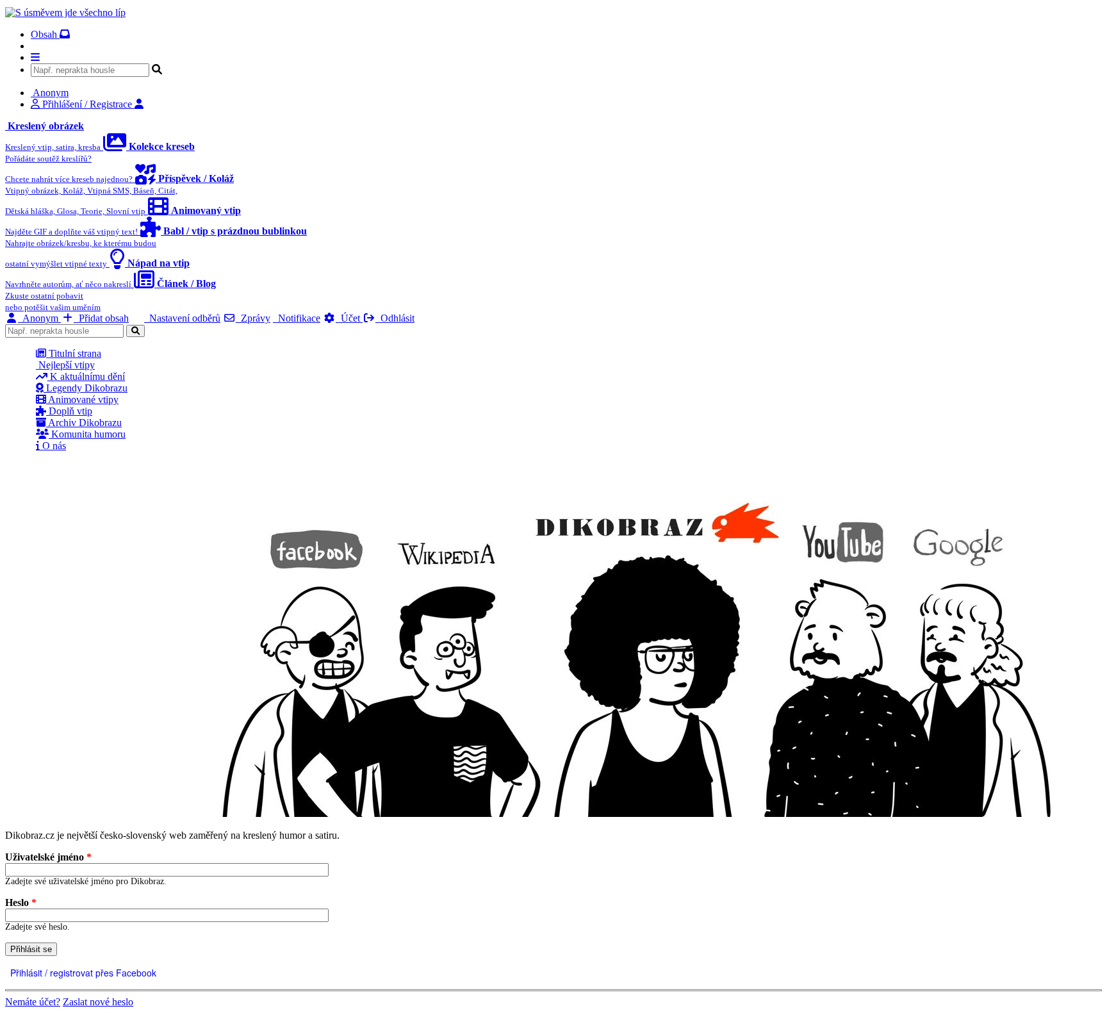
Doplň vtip (69, 411)
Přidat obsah (101, 318)
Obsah (45, 34)
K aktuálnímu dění (86, 376)
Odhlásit (394, 318)
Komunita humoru (87, 434)
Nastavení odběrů (182, 318)
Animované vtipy (82, 399)
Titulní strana (73, 353)
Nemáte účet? (32, 1001)
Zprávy (253, 318)
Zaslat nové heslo (98, 1001)
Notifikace (296, 318)
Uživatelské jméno (48, 857)
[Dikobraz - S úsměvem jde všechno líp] (65, 12)
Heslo (21, 902)
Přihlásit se (31, 949)
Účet (349, 318)
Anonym (39, 318)
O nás (53, 445)
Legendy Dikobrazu (85, 388)
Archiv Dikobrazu (84, 422)
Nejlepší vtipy (65, 364)
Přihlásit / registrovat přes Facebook (82, 972)
